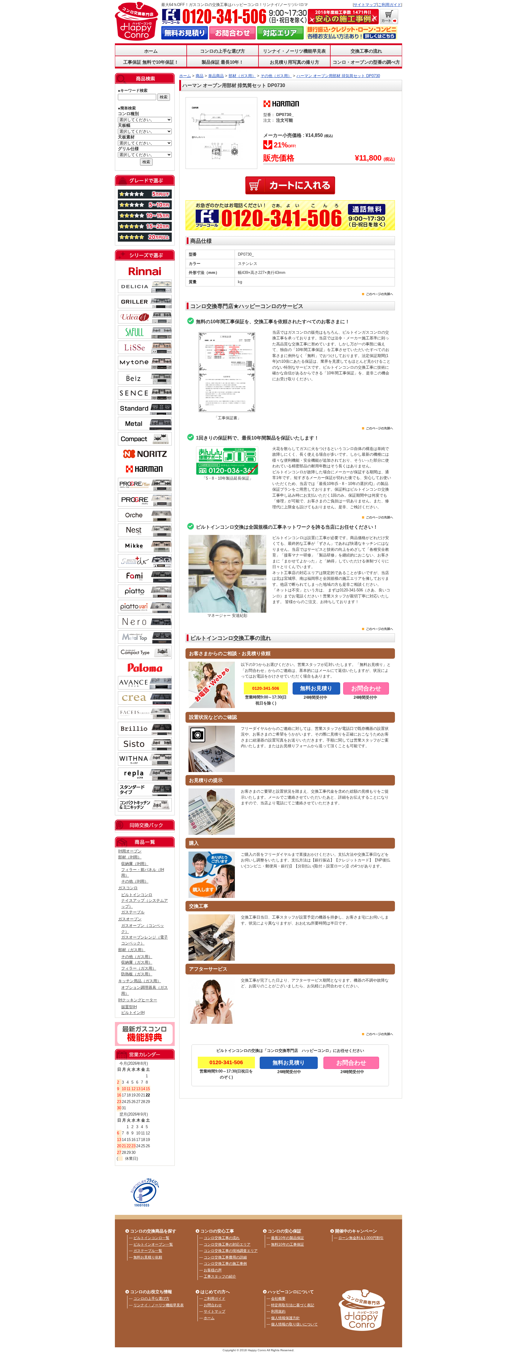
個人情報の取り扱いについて (294, 1324)
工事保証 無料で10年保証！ (151, 62)
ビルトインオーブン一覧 (153, 1244)
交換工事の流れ (366, 51)
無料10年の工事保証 (287, 1244)
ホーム (151, 51)
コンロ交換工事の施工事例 (225, 1264)
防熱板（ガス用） (136, 974)
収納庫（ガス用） (136, 962)
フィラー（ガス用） (138, 968)
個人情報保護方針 (285, 1318)
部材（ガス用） (131, 950)
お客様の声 (213, 1270)
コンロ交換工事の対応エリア (227, 1244)
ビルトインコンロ (136, 895)
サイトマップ (365, 4)
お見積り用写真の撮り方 (294, 62)
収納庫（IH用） (134, 863)
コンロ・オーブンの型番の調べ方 (366, 62)
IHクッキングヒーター (137, 1000)
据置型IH (129, 1007)
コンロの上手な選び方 (151, 1298)
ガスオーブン (130, 919)
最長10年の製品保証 (287, 1238)
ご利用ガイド (389, 4)
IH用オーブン (130, 851)
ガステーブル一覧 (147, 1251)
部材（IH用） (130, 857)
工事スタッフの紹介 (220, 1276)
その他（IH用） (134, 881)
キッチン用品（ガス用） (139, 981)
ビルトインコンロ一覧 (151, 1238)
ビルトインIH (133, 1012)
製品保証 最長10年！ (223, 62)
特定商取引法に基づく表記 (292, 1305)
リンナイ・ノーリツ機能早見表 (294, 51)
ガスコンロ (128, 888)
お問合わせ (213, 1305)
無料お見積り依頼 (147, 1257)
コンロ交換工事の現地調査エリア (231, 1251)
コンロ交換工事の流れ (222, 1238)
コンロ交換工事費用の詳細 (225, 1257)
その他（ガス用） (136, 956)
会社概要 (278, 1298)
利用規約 (278, 1311)
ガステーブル (133, 912)
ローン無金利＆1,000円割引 (361, 1238)
